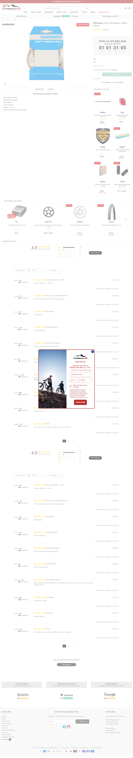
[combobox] (74, 380)
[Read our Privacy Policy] (90, 390)
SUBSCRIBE (80, 402)
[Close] (92, 351)
